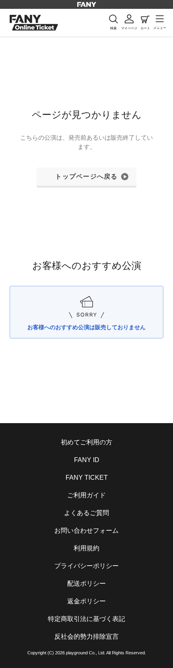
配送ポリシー (86, 583)
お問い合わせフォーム (86, 530)
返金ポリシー (86, 601)
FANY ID (86, 459)
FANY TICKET (87, 477)
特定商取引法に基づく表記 (86, 618)
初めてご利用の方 (86, 442)
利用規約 (86, 548)
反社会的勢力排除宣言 (86, 636)
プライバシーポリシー (86, 565)
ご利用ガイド (86, 495)
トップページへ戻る (86, 176)
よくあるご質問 (86, 512)
